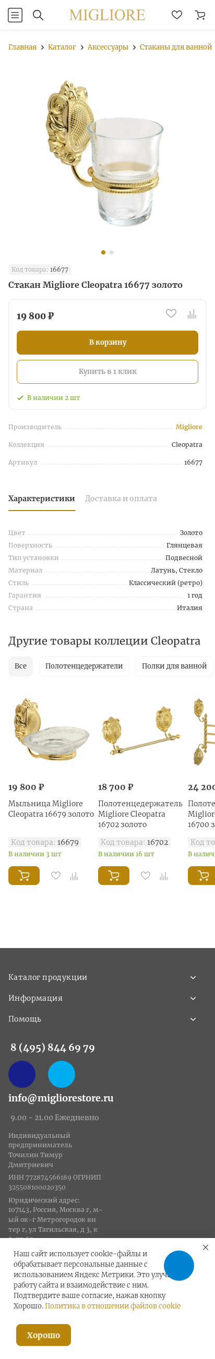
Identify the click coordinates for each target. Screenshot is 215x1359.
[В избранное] (171, 313)
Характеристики (41, 498)
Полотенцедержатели (84, 666)
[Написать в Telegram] (61, 1074)
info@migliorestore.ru (61, 1098)
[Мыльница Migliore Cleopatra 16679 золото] (51, 731)
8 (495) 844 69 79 (52, 1047)
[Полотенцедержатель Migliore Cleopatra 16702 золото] (141, 731)
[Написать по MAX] (21, 1074)
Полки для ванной (174, 666)
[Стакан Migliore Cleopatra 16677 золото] (107, 155)
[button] (103, 252)
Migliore (189, 427)
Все (21, 666)
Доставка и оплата (121, 498)
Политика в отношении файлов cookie (113, 1306)
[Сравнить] (192, 313)
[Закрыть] (205, 1247)
